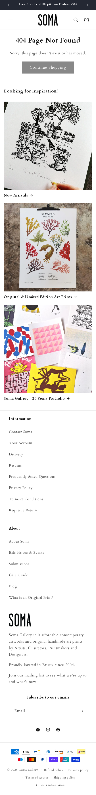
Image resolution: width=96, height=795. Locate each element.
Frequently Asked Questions (32, 476)
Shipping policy (65, 778)
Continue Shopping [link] (48, 67)
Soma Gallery (28, 770)
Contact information (50, 785)
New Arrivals (16, 195)
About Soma (19, 541)
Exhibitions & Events (26, 552)
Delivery (16, 454)
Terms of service (37, 778)
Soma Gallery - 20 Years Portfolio (34, 398)
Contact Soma (20, 431)
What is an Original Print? (31, 597)
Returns (15, 465)
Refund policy (53, 770)
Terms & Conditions (26, 499)
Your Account (20, 443)
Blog (13, 586)
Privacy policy (78, 770)
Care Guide (18, 575)
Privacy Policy (21, 487)
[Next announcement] (87, 5)
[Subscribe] (81, 711)
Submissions (19, 563)
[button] (10, 20)
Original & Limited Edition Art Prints (38, 297)
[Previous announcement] (9, 5)
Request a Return (23, 510)
